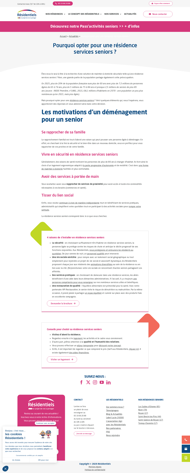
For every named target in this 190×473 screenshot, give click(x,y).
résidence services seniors (82, 100)
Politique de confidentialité (95, 470)
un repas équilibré (93, 293)
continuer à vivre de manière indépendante (79, 203)
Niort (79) (142, 410)
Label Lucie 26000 (115, 417)
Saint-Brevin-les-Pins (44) (149, 416)
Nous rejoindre (113, 435)
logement (78, 338)
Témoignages (112, 410)
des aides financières (79, 352)
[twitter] (88, 382)
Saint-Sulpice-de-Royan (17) (150, 420)
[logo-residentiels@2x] (26, 10)
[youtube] (102, 382)
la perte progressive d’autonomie (98, 165)
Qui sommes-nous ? (115, 407)
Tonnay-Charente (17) (148, 423)
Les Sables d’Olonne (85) (149, 406)
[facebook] (81, 382)
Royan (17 (142, 413)
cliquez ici (133, 349)
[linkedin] (108, 382)
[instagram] (95, 382)
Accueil (63, 36)
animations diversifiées (102, 264)
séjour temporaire (85, 345)
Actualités (73, 36)
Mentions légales (95, 467)
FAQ (108, 431)
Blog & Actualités (114, 414)
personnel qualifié (95, 253)
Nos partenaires (113, 428)
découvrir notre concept (110, 345)
